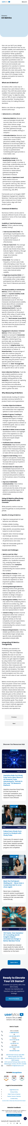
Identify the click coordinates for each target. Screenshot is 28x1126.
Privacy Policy (14, 1092)
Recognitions (17, 1072)
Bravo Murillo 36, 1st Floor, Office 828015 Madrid (15, 1059)
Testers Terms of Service (14, 1096)
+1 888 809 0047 (14, 1032)
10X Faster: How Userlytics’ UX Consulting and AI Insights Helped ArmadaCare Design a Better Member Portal (13, 937)
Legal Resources (14, 1089)
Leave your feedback (14, 1115)
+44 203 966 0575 (14, 1036)
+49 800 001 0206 (14, 1047)
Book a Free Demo (14, 999)
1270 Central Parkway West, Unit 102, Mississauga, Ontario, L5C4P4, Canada (15, 1063)
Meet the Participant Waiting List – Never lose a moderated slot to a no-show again (13, 884)
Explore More (14, 962)
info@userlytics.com (18, 1065)
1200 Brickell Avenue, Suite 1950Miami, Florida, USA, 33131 (15, 1055)
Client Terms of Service (14, 1094)
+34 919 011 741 (14, 1043)
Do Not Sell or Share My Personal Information (14, 1100)
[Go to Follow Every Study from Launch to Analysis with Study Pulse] (14, 825)
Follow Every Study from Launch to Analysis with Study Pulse (12, 833)
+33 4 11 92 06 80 (14, 1040)
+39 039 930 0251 (14, 1051)
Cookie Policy (14, 1098)
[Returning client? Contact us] (25, 1118)
